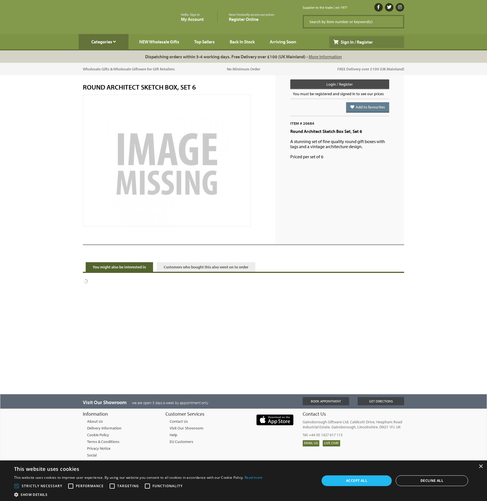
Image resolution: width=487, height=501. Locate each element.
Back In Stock (242, 41)
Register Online (251, 17)
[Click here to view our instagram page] (400, 7)
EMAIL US (311, 443)
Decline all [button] (431, 480)
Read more (254, 477)
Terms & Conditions (103, 441)
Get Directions (381, 401)
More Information (325, 56)
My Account (192, 17)
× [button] (481, 466)
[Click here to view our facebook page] (378, 7)
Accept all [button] (356, 480)
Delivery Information (104, 428)
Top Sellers (204, 41)
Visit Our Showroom (186, 428)
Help (173, 434)
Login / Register (339, 84)
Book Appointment (326, 401)
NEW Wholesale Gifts (159, 41)
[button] (138, 494)
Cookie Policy (98, 434)
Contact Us (179, 421)
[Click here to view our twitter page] (389, 7)
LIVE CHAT (331, 443)
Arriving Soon (283, 41)
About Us (95, 421)
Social (92, 455)
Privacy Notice (98, 448)
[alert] (243, 480)
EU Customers (181, 441)
